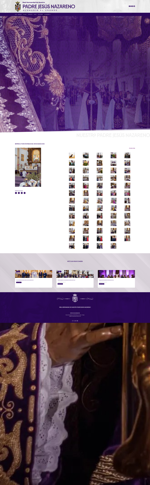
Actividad (24, 14)
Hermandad (19, 14)
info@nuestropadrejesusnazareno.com (75, 316)
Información (30, 14)
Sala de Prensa (40, 14)
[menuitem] (16, 193)
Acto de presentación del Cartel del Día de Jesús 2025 (33, 279)
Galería (35, 14)
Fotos (17, 271)
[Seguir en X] (131, 6)
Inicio (16, 14)
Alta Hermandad (47, 14)
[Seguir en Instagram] (132, 6)
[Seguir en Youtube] (134, 6)
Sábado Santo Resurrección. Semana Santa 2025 (116, 279)
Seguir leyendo (19, 282)
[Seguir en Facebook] (129, 6)
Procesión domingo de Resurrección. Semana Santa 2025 (75, 279)
